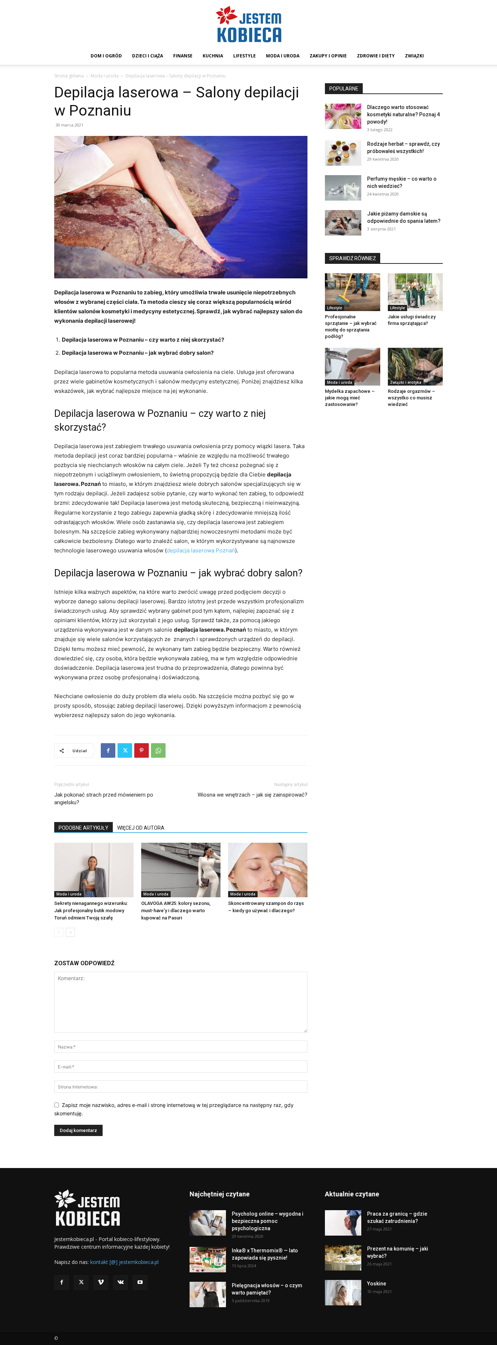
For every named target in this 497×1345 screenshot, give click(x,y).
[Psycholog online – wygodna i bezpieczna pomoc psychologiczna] (208, 1223)
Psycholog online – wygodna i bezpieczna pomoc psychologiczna (267, 1221)
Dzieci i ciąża (147, 56)
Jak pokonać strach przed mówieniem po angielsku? (103, 799)
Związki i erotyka (405, 382)
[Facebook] (108, 750)
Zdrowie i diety (376, 56)
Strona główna (69, 76)
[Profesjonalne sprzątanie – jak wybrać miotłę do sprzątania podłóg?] (352, 292)
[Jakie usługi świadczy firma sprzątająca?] (415, 292)
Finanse (182, 56)
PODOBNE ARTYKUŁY (83, 828)
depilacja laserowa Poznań (201, 550)
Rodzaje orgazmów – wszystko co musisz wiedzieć (411, 397)
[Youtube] (140, 1282)
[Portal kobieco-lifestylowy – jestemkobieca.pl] (248, 24)
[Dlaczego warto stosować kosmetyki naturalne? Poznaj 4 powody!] (343, 116)
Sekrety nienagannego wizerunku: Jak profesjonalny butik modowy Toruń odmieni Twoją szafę (91, 911)
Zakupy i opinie (328, 56)
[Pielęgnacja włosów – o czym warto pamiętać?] (208, 1294)
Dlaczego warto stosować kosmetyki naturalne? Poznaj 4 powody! (403, 114)
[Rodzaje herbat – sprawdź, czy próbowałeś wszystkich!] (343, 153)
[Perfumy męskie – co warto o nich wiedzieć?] (343, 188)
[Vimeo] (101, 1282)
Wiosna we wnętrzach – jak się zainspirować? (252, 795)
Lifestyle (244, 56)
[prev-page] (58, 932)
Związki (414, 56)
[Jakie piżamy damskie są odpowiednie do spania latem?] (343, 222)
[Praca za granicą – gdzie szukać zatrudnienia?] (343, 1223)
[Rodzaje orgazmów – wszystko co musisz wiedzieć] (415, 367)
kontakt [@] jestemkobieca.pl (124, 1262)
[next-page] (70, 932)
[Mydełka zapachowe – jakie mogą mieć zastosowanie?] (352, 367)
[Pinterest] (141, 750)
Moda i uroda (282, 56)
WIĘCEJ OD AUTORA (140, 828)
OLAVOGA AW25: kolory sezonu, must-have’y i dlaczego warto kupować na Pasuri (175, 911)
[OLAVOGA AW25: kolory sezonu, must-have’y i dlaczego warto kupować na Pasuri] (180, 870)
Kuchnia (213, 56)
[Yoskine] (343, 1292)
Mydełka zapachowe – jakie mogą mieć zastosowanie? (350, 397)
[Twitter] (125, 750)
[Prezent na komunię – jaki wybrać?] (343, 1257)
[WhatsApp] (158, 750)
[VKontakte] (120, 1282)
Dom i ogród (106, 56)
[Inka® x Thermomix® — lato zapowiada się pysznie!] (208, 1259)
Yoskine (376, 1283)
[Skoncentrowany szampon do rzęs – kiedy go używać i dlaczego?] (267, 870)
